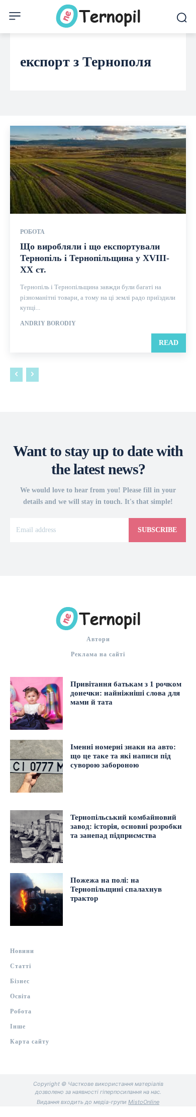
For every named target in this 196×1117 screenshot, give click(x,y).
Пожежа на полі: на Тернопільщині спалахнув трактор (116, 889)
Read (168, 343)
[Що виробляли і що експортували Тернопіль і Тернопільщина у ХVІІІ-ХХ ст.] (98, 170)
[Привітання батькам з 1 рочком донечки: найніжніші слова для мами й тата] (36, 703)
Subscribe (157, 530)
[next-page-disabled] (32, 375)
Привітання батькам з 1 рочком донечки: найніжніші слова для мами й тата (125, 693)
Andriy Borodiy (48, 323)
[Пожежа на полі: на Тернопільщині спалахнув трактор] (36, 899)
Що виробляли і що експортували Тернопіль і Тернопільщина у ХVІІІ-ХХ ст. (94, 258)
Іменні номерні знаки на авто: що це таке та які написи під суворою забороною (123, 756)
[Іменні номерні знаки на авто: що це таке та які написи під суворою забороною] (36, 766)
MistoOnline (143, 1101)
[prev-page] (16, 375)
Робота (32, 232)
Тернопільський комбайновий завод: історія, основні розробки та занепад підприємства (126, 826)
